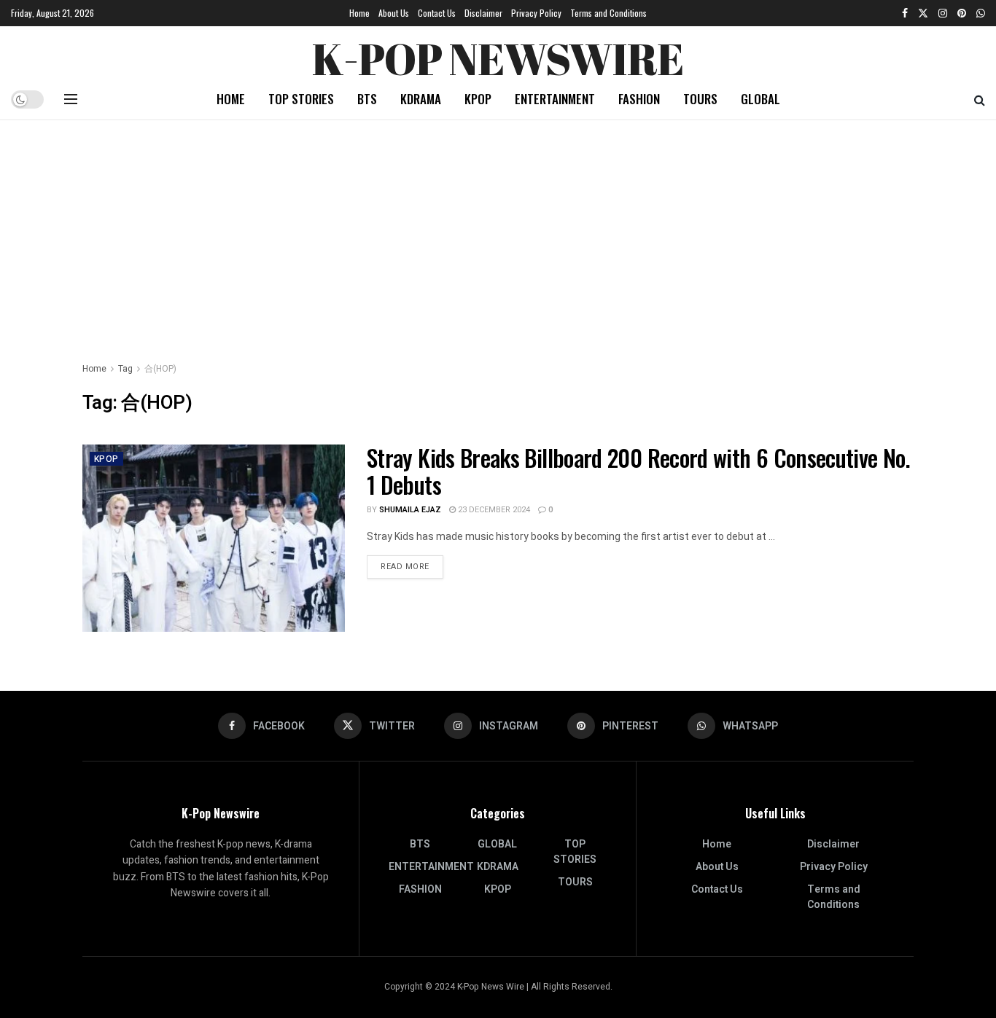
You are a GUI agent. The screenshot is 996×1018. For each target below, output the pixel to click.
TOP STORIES (301, 99)
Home (359, 13)
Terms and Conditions (608, 13)
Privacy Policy (536, 13)
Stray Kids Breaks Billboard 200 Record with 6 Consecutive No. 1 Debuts (638, 470)
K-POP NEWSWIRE (497, 54)
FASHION (639, 99)
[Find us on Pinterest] (961, 13)
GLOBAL (760, 99)
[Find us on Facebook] (905, 13)
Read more (412, 566)
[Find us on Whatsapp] (980, 13)
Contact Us (437, 13)
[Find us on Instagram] (942, 13)
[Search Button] (979, 99)
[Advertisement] (498, 230)
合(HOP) (160, 368)
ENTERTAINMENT (555, 99)
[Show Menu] (70, 99)
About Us (393, 13)
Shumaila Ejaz (410, 510)
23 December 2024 (493, 510)
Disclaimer (483, 13)
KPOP (477, 99)
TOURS (700, 99)
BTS (367, 99)
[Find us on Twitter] (923, 13)
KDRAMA (420, 99)
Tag (125, 368)
